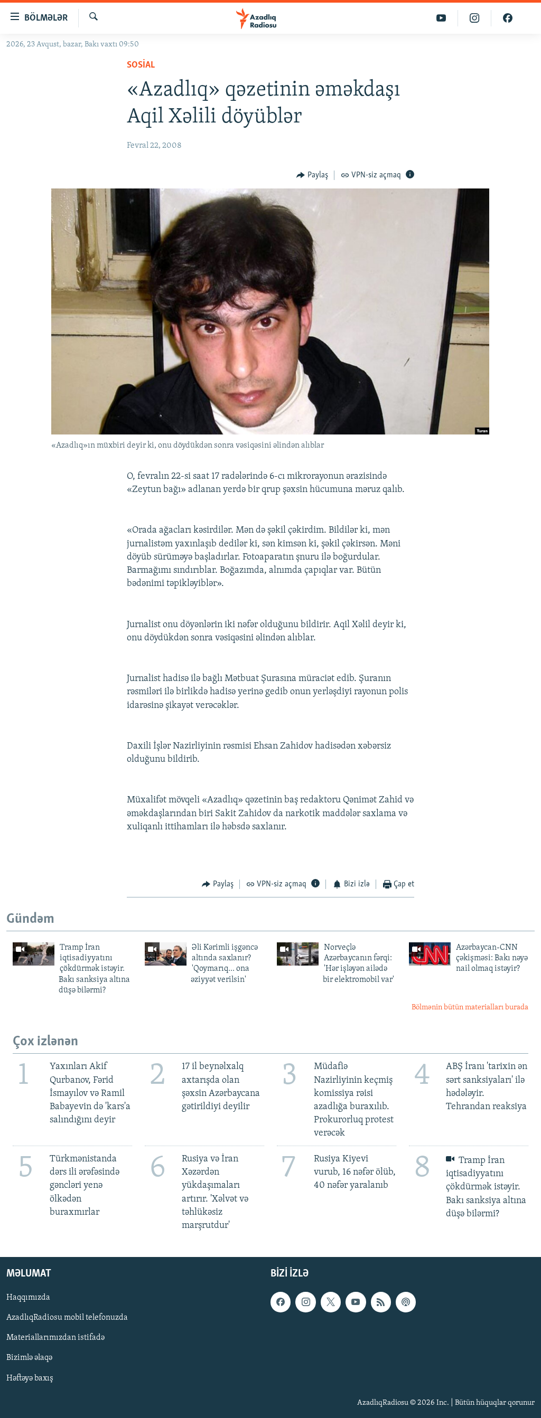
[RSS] (381, 1302)
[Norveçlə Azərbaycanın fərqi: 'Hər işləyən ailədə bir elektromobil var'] (298, 954)
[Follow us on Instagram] (305, 1302)
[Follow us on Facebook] (280, 1302)
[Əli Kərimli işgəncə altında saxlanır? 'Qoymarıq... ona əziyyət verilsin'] (165, 954)
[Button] (312, 175)
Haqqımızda (28, 1298)
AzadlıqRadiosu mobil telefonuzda (67, 1318)
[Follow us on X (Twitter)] (331, 1302)
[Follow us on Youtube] (356, 1302)
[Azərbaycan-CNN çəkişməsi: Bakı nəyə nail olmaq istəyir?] (430, 954)
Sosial (141, 65)
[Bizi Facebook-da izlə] (507, 18)
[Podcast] (406, 1302)
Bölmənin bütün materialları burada (470, 1007)
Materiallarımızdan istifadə (55, 1338)
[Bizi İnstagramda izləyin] (474, 18)
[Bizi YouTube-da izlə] (441, 18)
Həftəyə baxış (29, 1378)
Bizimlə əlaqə (29, 1358)
